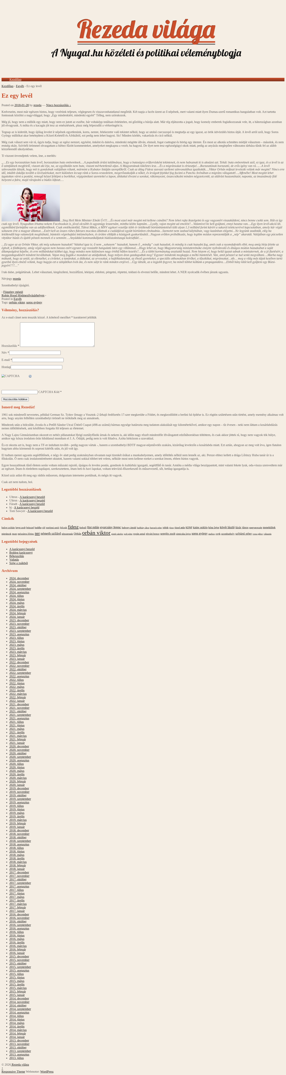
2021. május (16, 728)
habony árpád (129, 527)
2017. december (19, 872)
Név (4, 352)
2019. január (17, 827)
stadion (211, 534)
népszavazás (67, 533)
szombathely (228, 533)
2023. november (19, 623)
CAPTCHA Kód (48, 392)
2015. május (16, 981)
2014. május (16, 1023)
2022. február (17, 697)
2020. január (17, 785)
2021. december (19, 704)
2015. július (16, 974)
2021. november (19, 707)
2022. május (16, 686)
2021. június (17, 725)
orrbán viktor (17, 302)
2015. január (17, 995)
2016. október (17, 921)
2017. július (16, 890)
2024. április (17, 606)
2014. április (17, 1026)
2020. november (19, 749)
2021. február (17, 739)
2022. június (17, 683)
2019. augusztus (19, 802)
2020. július (16, 763)
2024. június (17, 599)
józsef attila (180, 527)
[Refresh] (30, 376)
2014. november (19, 1002)
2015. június (17, 977)
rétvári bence (153, 533)
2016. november (19, 918)
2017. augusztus (19, 886)
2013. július (16, 1058)
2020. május (16, 770)
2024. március (18, 609)
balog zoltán (8, 527)
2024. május (16, 602)
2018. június (17, 851)
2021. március (18, 735)
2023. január (17, 658)
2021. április (17, 732)
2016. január (17, 953)
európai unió (52, 527)
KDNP (189, 527)
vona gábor (258, 534)
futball (82, 527)
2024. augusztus (19, 592)
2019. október (17, 795)
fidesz (73, 526)
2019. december (19, 788)
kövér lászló (227, 527)
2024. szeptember (20, 588)
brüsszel (30, 527)
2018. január (17, 869)
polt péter (128, 534)
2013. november (19, 1044)
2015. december (19, 956)
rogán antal (139, 533)
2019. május (16, 813)
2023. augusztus (19, 634)
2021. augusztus (19, 718)
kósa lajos (213, 527)
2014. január (17, 1037)
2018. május (16, 855)
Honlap (6, 367)
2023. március (18, 651)
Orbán (77, 533)
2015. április (17, 984)
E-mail (6, 359)
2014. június (17, 1019)
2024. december (19, 578)
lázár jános (241, 527)
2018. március (18, 862)
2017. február (17, 907)
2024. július (16, 595)
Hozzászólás (10, 345)
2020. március (18, 778)
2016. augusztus (19, 928)
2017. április (17, 900)
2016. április (17, 942)
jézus (171, 527)
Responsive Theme (13, 1071)
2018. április (17, 858)
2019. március (18, 820)
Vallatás (14, 559)
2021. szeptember (20, 714)
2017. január (17, 911)
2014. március (18, 1030)
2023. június (17, 641)
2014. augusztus (19, 1012)
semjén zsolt (167, 533)
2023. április (17, 648)
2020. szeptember (20, 756)
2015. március (18, 988)
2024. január (17, 616)
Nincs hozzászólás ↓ (58, 105)
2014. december (19, 998)
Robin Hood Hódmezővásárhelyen (23, 295)
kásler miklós (200, 527)
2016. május (16, 939)
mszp (14, 533)
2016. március (18, 946)
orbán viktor (96, 533)
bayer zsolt (20, 527)
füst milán (93, 527)
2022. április (17, 690)
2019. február (17, 823)
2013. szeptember (20, 1051)
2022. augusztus (19, 676)
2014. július (16, 1016)
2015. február (17, 991)
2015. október (17, 963)
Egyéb (20, 86)
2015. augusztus (19, 970)
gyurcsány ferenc (110, 527)
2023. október (17, 627)
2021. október (17, 711)
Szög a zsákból (18, 563)
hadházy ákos (143, 527)
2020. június (17, 767)
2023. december (19, 620)
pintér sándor (117, 534)
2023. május (16, 644)
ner (37, 533)
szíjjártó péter (243, 533)
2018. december (19, 830)
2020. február (17, 781)
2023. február (17, 655)
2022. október (17, 669)
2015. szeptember (20, 967)
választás (267, 534)
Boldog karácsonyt (20, 552)
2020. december (19, 746)
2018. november (19, 834)
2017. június (17, 893)
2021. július (16, 721)
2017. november (19, 876)
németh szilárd (51, 533)
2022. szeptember (20, 672)
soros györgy (34, 302)
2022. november (19, 665)
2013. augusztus (19, 1054)
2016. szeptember (20, 925)
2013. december (19, 1040)
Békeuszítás (16, 556)
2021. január (17, 742)
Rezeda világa (20, 1064)
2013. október (17, 1047)
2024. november (19, 581)
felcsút (63, 527)
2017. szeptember (20, 883)
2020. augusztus (19, 760)
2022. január (17, 700)
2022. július (16, 679)
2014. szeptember (20, 1009)
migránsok (6, 533)
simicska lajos (183, 533)
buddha (38, 527)
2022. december (19, 662)
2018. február (17, 865)
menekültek (269, 527)
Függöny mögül (13, 292)
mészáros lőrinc (26, 533)
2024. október (17, 585)
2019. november (19, 792)
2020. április (17, 774)
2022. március (18, 693)
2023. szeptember (20, 630)
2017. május (16, 897)
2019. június (17, 809)
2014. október (17, 1005)
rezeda (37, 105)
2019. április (17, 816)
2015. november (19, 960)
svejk (218, 533)
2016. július (16, 932)
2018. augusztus (19, 844)
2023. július (16, 637)
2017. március (18, 904)
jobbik (165, 527)
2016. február (17, 949)
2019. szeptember (20, 799)
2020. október (17, 753)
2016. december (19, 914)
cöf (43, 527)
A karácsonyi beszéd (32, 497)
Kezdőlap (15, 79)
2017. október (17, 879)
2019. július (16, 806)
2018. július (16, 848)
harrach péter (156, 527)
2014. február (17, 1033)
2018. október (17, 837)
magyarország (255, 527)
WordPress (47, 1071)
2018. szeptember (20, 841)
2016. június (17, 935)
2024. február (17, 613)
